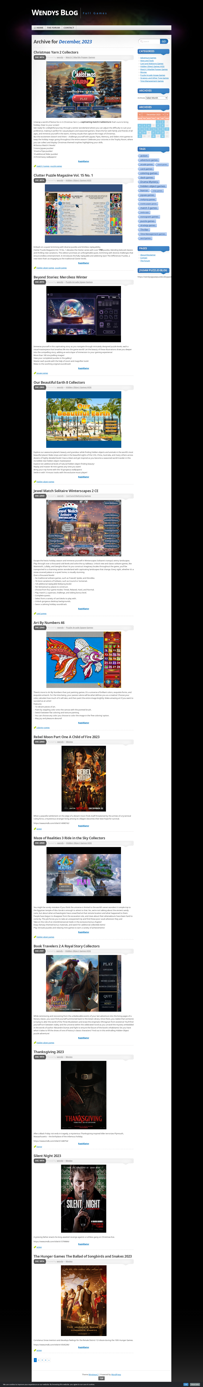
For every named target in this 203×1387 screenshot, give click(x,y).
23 (163, 132)
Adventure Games (148, 57)
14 (153, 129)
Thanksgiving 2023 (49, 1051)
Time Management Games (152, 81)
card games (42, 613)
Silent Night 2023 (47, 1155)
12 (144, 129)
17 (167, 129)
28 (153, 136)
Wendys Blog (55, 12)
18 (140, 132)
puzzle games (56, 166)
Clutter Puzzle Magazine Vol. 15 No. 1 (63, 175)
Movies (69, 742)
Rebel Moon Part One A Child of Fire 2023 (66, 736)
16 (163, 129)
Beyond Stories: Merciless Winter (60, 277)
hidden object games (45, 267)
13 (149, 129)
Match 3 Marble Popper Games (80, 57)
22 (158, 132)
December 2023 (153, 114)
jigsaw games (42, 373)
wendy (60, 57)
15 (158, 129)
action (39, 828)
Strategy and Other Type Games (154, 78)
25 (140, 136)
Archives (141, 97)
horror (39, 1146)
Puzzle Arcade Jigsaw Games (79, 282)
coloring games (43, 727)
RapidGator (83, 161)
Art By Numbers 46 (49, 622)
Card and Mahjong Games (78, 496)
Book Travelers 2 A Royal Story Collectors (67, 946)
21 (153, 132)
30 (163, 136)
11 (140, 129)
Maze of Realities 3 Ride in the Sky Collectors (69, 838)
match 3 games (43, 166)
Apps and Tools (147, 60)
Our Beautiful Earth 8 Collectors (59, 382)
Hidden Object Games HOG (78, 180)
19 (144, 132)
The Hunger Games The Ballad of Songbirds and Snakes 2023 (83, 1256)
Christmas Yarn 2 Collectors (56, 52)
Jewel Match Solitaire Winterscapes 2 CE (66, 490)
